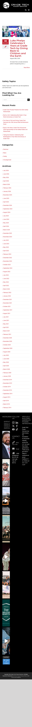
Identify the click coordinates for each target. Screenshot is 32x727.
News (4, 153)
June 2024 (6, 219)
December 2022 (7, 257)
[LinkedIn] (17, 422)
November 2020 (7, 341)
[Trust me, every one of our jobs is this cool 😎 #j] (6, 500)
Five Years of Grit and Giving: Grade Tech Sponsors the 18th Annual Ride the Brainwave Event (15, 122)
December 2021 (7, 299)
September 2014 (7, 393)
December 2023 (7, 233)
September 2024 (7, 209)
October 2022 (7, 264)
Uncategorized (7, 160)
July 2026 (6, 170)
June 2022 (6, 278)
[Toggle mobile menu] (29, 10)
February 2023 (7, 254)
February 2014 (7, 407)
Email (17, 449)
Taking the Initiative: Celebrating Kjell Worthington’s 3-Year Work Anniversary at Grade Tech (14, 136)
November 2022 (7, 261)
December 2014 (7, 390)
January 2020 (7, 376)
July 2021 (6, 317)
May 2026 (6, 177)
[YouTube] (13, 429)
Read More (27, 67)
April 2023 (6, 250)
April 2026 (6, 181)
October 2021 (7, 306)
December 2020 (7, 338)
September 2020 (7, 348)
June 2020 (6, 359)
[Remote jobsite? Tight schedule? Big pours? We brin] (6, 472)
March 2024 (6, 230)
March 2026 (6, 184)
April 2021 (6, 327)
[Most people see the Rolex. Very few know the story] (6, 641)
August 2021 (6, 313)
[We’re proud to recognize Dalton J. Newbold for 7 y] (6, 444)
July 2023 (6, 240)
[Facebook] (17, 426)
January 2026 (7, 191)
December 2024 (7, 205)
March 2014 (6, 404)
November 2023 (7, 236)
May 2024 (6, 223)
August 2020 (6, 352)
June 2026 (6, 174)
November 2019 (7, 383)
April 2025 (6, 202)
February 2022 (7, 292)
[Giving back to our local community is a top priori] (6, 584)
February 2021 (7, 334)
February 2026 (7, 188)
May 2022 (6, 282)
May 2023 (6, 247)
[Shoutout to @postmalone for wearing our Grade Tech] (6, 556)
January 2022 (7, 296)
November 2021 (7, 303)
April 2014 (6, 400)
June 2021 (6, 320)
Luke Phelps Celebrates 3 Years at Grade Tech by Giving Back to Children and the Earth (19, 48)
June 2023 (6, 243)
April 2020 (6, 365)
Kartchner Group (16, 675)
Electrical (5, 149)
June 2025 (6, 198)
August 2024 (6, 212)
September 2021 (7, 310)
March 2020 (6, 369)
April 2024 (6, 226)
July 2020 (6, 355)
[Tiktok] (17, 429)
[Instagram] (13, 422)
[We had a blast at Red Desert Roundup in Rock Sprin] (6, 528)
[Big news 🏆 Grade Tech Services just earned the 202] (6, 613)
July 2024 (6, 216)
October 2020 (7, 345)
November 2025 (7, 195)
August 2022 (6, 271)
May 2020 (6, 362)
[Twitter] (13, 426)
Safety (5, 156)
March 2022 (6, 289)
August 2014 (6, 397)
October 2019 (7, 386)
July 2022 (6, 275)
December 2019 (7, 379)
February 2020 (7, 372)
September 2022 (7, 268)
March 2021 (6, 331)
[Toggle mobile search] (25, 10)
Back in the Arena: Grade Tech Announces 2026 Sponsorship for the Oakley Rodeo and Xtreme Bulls (15, 129)
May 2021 (6, 324)
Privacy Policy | (24, 675)
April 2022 (6, 285)
